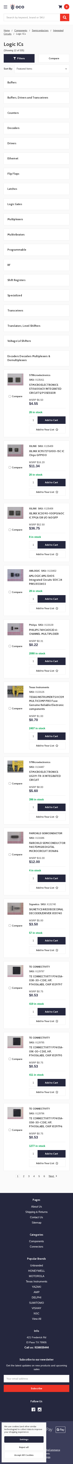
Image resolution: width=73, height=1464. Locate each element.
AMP (37, 1292)
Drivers (11, 143)
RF (9, 265)
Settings (24, 1439)
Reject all (24, 1447)
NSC (36, 1313)
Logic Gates (14, 204)
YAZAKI (36, 1286)
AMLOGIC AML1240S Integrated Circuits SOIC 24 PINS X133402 (45, 580)
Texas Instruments (36, 1281)
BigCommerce (53, 1450)
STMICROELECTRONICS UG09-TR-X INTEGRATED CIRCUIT (45, 776)
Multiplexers (15, 219)
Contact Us (36, 1217)
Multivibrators (16, 234)
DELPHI (36, 1297)
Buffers (11, 82)
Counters (13, 113)
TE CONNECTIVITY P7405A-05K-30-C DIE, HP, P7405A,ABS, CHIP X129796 (46, 1122)
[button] (19, 58)
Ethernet (12, 158)
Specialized (14, 295)
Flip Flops (13, 173)
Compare (54, 58)
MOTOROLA (36, 1276)
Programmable (16, 249)
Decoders (13, 128)
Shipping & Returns (36, 1211)
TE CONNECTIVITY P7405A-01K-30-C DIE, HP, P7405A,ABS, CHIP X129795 (46, 1051)
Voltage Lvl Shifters (19, 341)
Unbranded (36, 1265)
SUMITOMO (36, 1302)
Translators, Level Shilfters (23, 325)
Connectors (36, 1246)
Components (36, 1241)
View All (36, 1318)
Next (52, 1176)
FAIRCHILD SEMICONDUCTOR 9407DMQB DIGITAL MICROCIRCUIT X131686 (47, 847)
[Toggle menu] (5, 7)
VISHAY (36, 1308)
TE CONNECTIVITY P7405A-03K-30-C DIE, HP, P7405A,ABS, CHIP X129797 (46, 980)
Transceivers (15, 310)
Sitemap (36, 1222)
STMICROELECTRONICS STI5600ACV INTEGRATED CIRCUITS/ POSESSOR (45, 389)
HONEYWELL (36, 1270)
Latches (12, 188)
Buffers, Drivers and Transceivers (27, 97)
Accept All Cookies (23, 1455)
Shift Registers (16, 280)
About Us (36, 1206)
